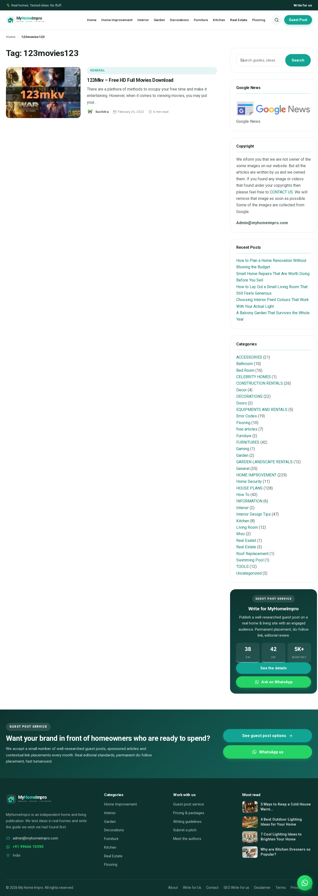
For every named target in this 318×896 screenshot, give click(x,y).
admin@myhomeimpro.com (35, 838)
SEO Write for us (236, 888)
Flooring (258, 20)
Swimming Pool (250, 560)
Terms (281, 888)
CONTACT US (281, 192)
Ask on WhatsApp (277, 682)
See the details (273, 668)
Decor (241, 390)
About (173, 888)
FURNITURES (247, 442)
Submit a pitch (185, 830)
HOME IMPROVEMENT (256, 475)
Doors (241, 403)
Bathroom (244, 363)
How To (242, 494)
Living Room (247, 527)
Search (298, 60)
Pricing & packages (188, 813)
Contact (212, 888)
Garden (159, 20)
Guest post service (188, 804)
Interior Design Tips (253, 514)
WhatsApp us (271, 752)
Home (91, 20)
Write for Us (192, 888)
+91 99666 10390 (28, 846)
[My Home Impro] (32, 20)
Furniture (201, 20)
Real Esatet (246, 540)
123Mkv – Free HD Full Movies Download (130, 80)
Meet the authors (187, 838)
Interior (143, 20)
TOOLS (242, 566)
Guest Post (298, 20)
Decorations (179, 20)
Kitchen (219, 20)
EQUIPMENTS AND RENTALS (261, 409)
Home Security (249, 481)
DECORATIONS (249, 396)
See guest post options (264, 735)
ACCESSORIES (249, 357)
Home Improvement (116, 20)
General (97, 70)
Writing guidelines (187, 821)
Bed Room (245, 370)
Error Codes (246, 416)
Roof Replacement (252, 553)
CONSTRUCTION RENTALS (259, 383)
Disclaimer (262, 888)
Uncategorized (249, 573)
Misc (240, 533)
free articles (246, 429)
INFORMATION (249, 501)
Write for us (303, 5)
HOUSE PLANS (249, 488)
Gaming (242, 448)
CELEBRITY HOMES (253, 376)
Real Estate (238, 20)
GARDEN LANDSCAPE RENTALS (264, 462)
